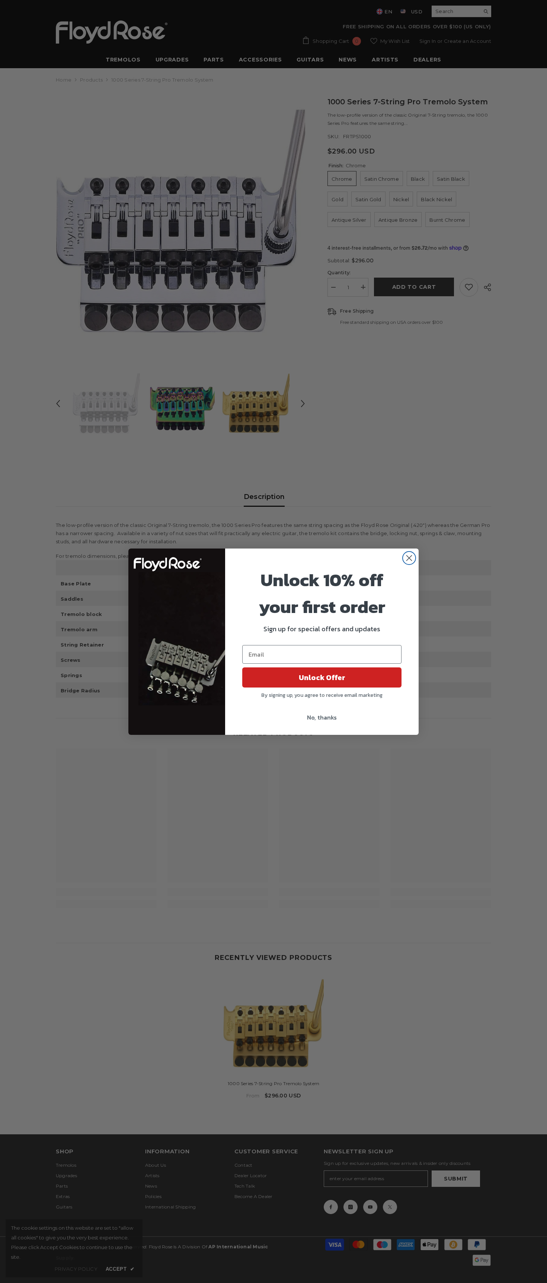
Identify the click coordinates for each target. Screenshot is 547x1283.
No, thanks (322, 717)
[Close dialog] (409, 558)
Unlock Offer (322, 677)
